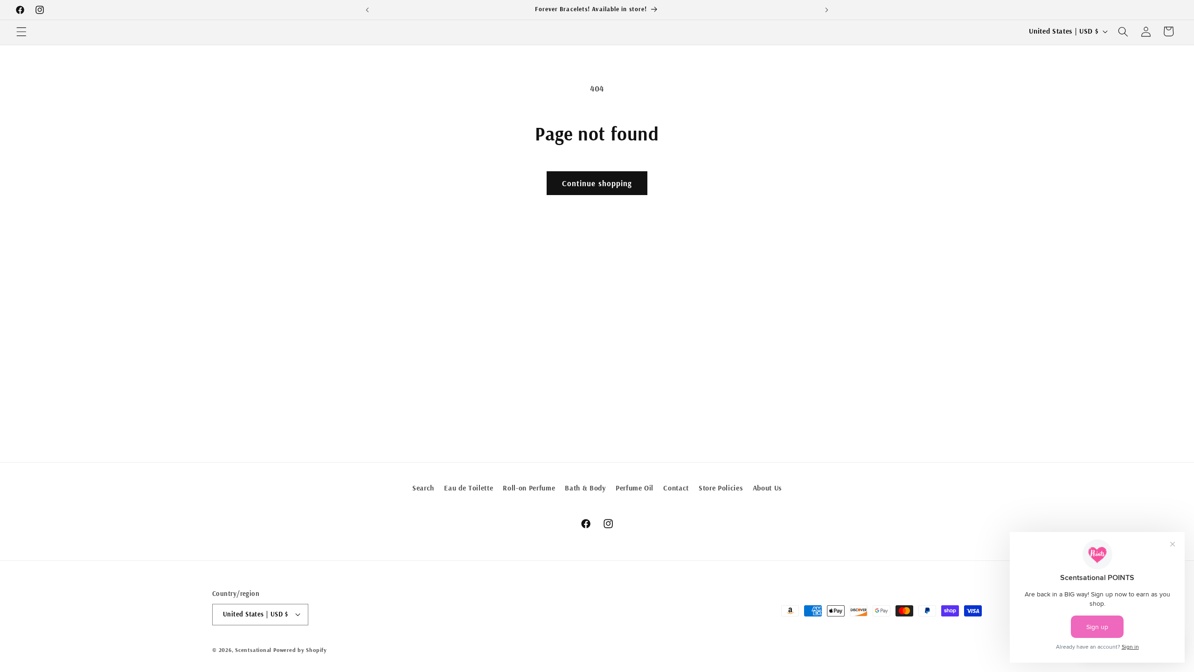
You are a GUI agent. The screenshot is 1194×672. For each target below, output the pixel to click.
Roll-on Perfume (529, 487)
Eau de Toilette (468, 487)
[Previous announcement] (367, 10)
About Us (767, 487)
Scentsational (253, 649)
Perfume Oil (634, 487)
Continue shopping (597, 183)
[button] (21, 31)
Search (423, 487)
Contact (676, 487)
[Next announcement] (826, 10)
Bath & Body (585, 487)
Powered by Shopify (300, 649)
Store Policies (721, 487)
